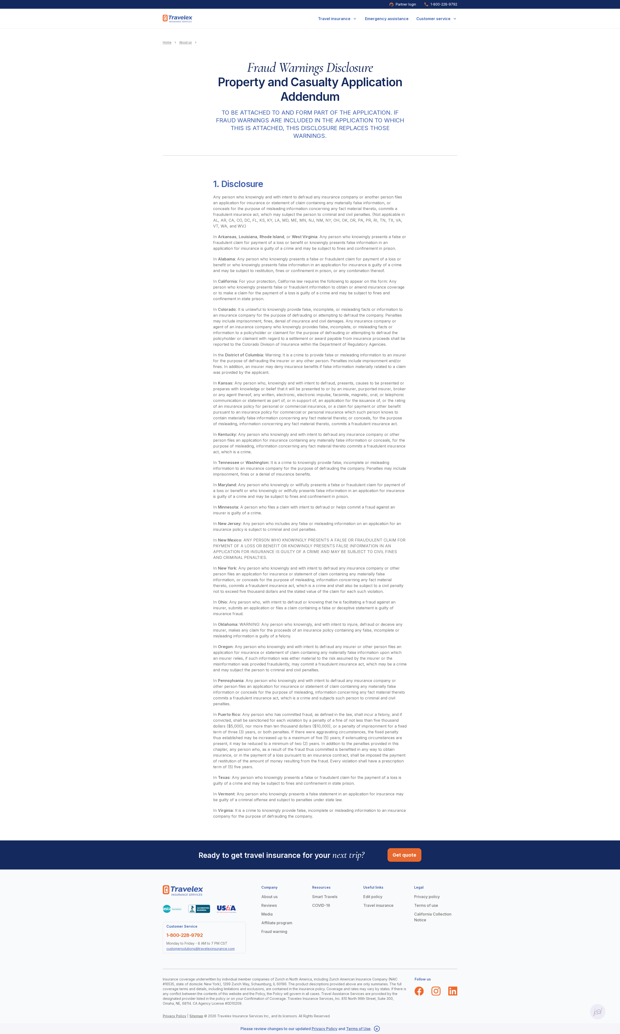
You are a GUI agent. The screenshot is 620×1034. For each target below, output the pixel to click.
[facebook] (419, 991)
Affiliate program (276, 922)
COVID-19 (321, 905)
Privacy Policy (174, 1016)
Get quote (404, 855)
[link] (178, 19)
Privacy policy (427, 896)
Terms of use (426, 905)
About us (185, 42)
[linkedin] (452, 991)
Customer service (433, 18)
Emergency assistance (387, 18)
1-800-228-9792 (444, 4)
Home (167, 42)
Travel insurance (334, 18)
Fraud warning (274, 931)
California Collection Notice (432, 917)
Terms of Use (358, 1028)
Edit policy (372, 896)
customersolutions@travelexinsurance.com (200, 949)
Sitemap (196, 1016)
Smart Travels (324, 896)
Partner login (406, 4)
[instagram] (436, 991)
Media (267, 914)
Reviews (269, 905)
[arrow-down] (354, 18)
